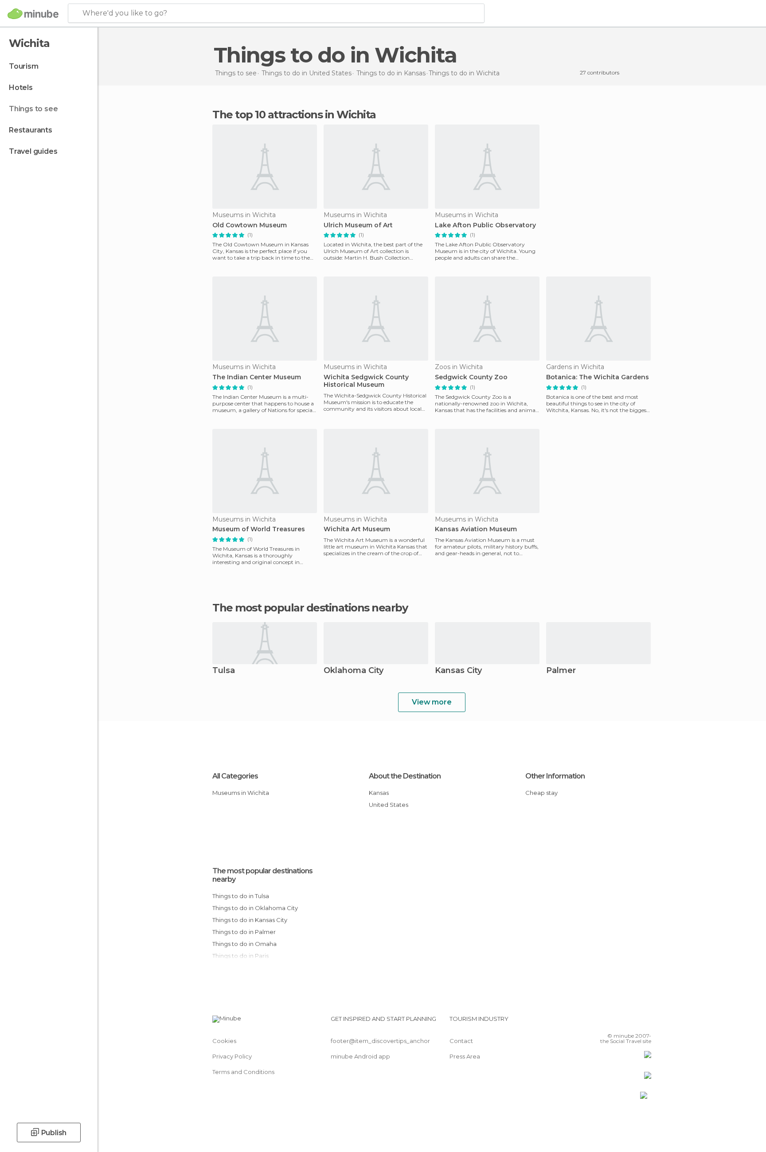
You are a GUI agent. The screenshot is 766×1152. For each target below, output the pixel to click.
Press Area (464, 1056)
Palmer (561, 671)
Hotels (21, 87)
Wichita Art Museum (357, 529)
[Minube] (33, 14)
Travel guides (33, 151)
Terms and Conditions (243, 1071)
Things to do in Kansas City (249, 919)
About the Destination (405, 776)
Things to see (33, 109)
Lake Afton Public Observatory (485, 225)
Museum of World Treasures (258, 529)
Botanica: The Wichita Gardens (597, 377)
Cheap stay (541, 792)
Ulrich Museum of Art (358, 225)
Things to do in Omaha (244, 943)
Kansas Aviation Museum (476, 529)
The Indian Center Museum (256, 377)
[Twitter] (615, 1022)
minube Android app (360, 1056)
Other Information (555, 776)
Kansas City (458, 671)
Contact (461, 1040)
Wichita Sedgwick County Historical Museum (366, 381)
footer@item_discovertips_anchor (380, 1040)
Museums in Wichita (240, 792)
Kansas (379, 792)
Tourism (24, 66)
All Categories (235, 776)
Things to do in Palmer (244, 931)
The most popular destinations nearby (309, 608)
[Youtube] (644, 1022)
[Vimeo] (630, 1022)
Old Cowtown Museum (249, 225)
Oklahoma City (353, 671)
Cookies (224, 1040)
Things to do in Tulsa (240, 895)
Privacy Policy (232, 1056)
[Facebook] (600, 1022)
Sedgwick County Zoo (471, 377)
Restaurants (30, 130)
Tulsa (223, 671)
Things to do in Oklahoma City (255, 907)
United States (388, 804)
